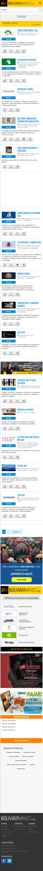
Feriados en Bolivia (21, 826)
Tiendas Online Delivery (6, 835)
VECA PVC (21, 332)
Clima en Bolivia (20, 829)
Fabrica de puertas (9, 720)
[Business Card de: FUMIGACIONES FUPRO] (18, 638)
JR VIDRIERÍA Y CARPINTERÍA (29, 242)
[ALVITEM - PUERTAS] (9, 498)
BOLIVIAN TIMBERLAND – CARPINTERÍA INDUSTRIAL (28, 120)
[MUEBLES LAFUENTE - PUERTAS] (9, 412)
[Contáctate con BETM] (21, 561)
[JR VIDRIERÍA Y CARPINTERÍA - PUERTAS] (9, 245)
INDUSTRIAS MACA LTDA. (28, 30)
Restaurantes (32, 832)
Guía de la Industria (7, 832)
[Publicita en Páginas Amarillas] (22, 368)
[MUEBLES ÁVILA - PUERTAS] (9, 276)
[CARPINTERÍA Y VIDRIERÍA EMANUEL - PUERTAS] (9, 306)
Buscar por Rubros (21, 740)
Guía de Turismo (33, 826)
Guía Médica (5, 829)
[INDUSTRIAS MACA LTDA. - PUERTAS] (9, 33)
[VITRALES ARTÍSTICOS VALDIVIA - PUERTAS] (9, 383)
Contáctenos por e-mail (8, 848)
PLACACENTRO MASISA (27, 60)
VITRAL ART (22, 465)
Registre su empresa (8, 845)
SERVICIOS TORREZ (25, 89)
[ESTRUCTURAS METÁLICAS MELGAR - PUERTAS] (9, 440)
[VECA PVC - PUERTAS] (9, 335)
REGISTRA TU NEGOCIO (21, 649)
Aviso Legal (4, 852)
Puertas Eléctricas (8, 727)
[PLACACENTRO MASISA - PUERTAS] (9, 62)
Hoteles (30, 829)
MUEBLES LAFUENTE (26, 409)
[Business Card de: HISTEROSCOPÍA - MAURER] (18, 616)
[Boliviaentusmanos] (3, 3)
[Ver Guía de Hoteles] (21, 702)
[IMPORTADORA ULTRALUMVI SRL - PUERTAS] (9, 216)
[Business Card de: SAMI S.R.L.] (18, 623)
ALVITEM (21, 495)
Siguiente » (17, 532)
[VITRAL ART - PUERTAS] (9, 468)
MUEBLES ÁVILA (24, 273)
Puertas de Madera (9, 724)
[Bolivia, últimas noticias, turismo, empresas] (18, 820)
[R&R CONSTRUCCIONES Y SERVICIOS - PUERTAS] (9, 151)
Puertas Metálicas (8, 730)
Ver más (8, 39)
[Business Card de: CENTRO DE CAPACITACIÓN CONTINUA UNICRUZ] (18, 630)
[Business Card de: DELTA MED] (18, 645)
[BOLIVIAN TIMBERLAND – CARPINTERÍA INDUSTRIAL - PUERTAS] (9, 121)
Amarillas (4, 826)
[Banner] (21, 670)
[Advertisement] (22, 191)
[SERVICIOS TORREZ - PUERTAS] (9, 92)
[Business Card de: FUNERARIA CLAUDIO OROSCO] (18, 609)
